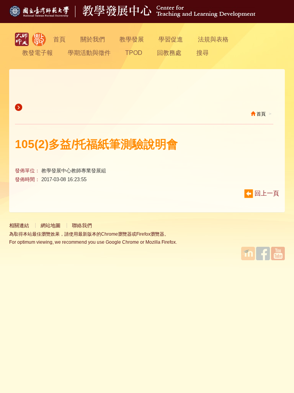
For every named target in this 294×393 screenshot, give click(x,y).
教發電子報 (37, 53)
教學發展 (131, 39)
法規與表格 (213, 39)
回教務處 (169, 53)
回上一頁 (266, 193)
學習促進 (170, 39)
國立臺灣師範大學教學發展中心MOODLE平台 (248, 253)
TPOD (133, 53)
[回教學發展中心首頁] (169, 15)
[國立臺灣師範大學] (46, 15)
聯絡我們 (82, 225)
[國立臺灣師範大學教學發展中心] (39, 39)
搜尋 (202, 53)
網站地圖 (50, 225)
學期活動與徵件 (89, 53)
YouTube (278, 253)
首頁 (59, 39)
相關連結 (19, 225)
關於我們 (92, 39)
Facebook (263, 253)
